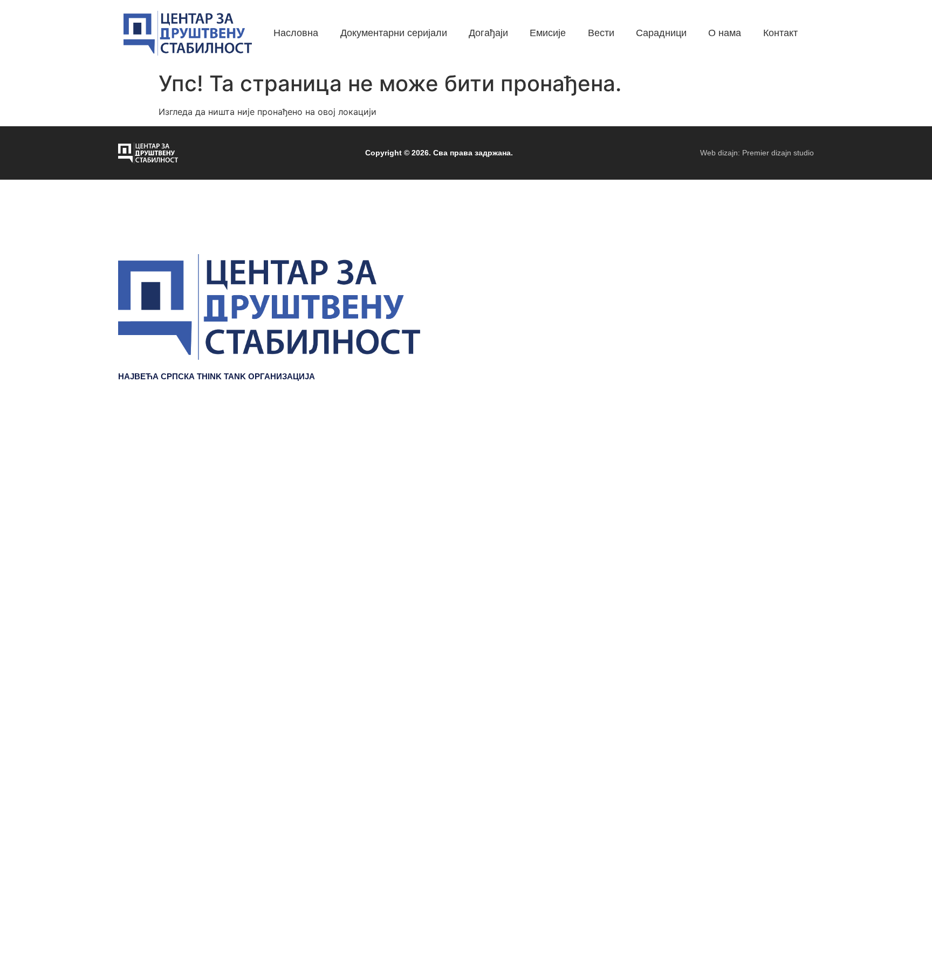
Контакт (796, 549)
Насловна (791, 436)
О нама (797, 533)
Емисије (796, 484)
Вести (800, 500)
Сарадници (788, 516)
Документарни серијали (760, 452)
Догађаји (794, 468)
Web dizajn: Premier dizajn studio (757, 152)
